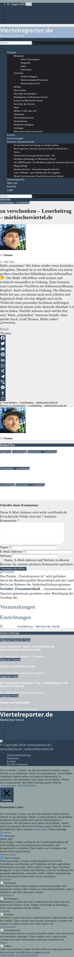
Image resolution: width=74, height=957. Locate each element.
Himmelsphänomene (24, 117)
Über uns (12, 183)
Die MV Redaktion (17, 764)
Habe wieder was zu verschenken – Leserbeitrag (28, 475)
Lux (17, 465)
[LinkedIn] (37, 360)
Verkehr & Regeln (29, 76)
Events (11, 135)
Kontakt (11, 186)
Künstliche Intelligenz (24, 124)
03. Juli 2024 (7, 465)
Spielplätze (19, 114)
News (15, 695)
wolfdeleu (24, 656)
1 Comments (37, 656)
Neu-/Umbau (20, 90)
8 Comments (37, 692)
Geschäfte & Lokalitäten (25, 93)
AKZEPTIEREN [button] (26, 785)
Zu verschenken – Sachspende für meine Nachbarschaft (32, 458)
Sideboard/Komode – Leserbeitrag (20, 491)
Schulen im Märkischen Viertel (28, 100)
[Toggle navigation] (1, 40)
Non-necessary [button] (8, 854)
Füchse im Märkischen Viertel (17, 666)
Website (5, 556)
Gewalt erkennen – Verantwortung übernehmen (36, 169)
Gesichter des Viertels (24, 104)
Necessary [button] (5, 832)
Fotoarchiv (18, 639)
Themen (11, 52)
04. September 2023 (11, 498)
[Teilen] (37, 398)
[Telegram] (37, 376)
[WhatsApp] (37, 365)
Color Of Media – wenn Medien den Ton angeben (37, 172)
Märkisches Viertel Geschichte (28, 131)
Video (23, 66)
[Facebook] (37, 338)
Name (5, 547)
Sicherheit (18, 73)
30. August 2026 (9, 673)
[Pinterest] (37, 354)
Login (10, 189)
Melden (17, 86)
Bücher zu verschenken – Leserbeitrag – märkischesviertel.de (33, 405)
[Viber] (37, 382)
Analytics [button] (5, 911)
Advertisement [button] (8, 926)
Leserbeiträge (19, 451)
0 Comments (37, 673)
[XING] (37, 371)
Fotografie (25, 62)
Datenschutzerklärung (19, 755)
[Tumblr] (37, 393)
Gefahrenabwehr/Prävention (34, 79)
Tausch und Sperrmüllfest (15, 702)
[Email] (37, 349)
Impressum (13, 758)
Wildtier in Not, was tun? (25, 110)
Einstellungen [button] (8, 785)
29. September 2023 (11, 481)
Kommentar (9, 520)
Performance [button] (7, 895)
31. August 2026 (9, 656)
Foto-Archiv (26, 69)
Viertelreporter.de (26, 30)
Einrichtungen (15, 138)
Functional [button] (6, 879)
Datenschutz (40, 829)
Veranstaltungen (17, 607)
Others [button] (3, 942)
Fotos (27, 639)
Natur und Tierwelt (10, 659)
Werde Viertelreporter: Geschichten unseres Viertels (39, 176)
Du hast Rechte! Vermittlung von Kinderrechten (36, 145)
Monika (27, 498)
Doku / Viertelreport (30, 59)
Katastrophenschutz (30, 83)
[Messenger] (37, 387)
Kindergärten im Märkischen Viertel (31, 97)
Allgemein (5, 451)
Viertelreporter (16, 179)
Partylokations (20, 121)
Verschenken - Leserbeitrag (15, 202)
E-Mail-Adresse (12, 551)
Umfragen (19, 128)
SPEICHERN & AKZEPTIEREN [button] (19, 955)
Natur (16, 107)
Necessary (9, 835)
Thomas (8, 255)
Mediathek (19, 55)
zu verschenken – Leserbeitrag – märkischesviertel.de (29, 402)
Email (4, 329)
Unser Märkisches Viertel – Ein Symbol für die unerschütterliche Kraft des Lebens (27, 648)
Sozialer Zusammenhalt (20, 141)
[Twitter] (37, 343)
